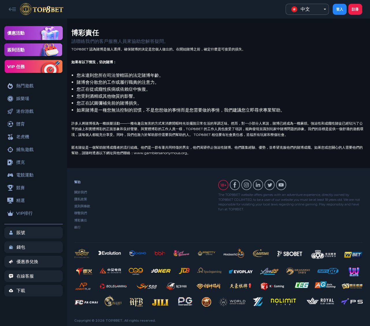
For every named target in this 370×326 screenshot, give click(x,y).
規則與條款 (82, 206)
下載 (20, 290)
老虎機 (22, 136)
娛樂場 (22, 98)
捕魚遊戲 (25, 149)
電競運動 (25, 175)
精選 (20, 200)
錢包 (20, 247)
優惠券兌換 (27, 261)
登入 (339, 9)
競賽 (20, 187)
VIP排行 (24, 213)
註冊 (355, 9)
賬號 (20, 232)
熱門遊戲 (25, 85)
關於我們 (80, 192)
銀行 (77, 227)
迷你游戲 (25, 111)
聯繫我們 (80, 213)
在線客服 (25, 276)
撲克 (20, 162)
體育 (20, 124)
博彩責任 (80, 220)
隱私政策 (80, 199)
